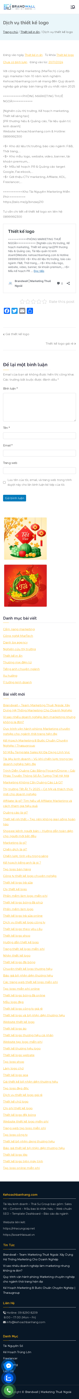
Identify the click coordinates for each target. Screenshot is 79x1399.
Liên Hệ (8, 1371)
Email (7, 445)
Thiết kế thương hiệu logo (22, 1048)
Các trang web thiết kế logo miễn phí (30, 982)
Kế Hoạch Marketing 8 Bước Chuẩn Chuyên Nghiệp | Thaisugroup (35, 743)
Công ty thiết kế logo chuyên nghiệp (30, 876)
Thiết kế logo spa (15, 1075)
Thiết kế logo (65, 55)
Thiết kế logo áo (14, 1028)
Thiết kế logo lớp (15, 1154)
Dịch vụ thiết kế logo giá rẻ (22, 1095)
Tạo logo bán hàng (17, 869)
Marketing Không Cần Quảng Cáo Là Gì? (33, 782)
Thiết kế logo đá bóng (19, 962)
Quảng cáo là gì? (15, 812)
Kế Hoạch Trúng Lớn (17, 1352)
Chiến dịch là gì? (15, 849)
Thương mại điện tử (17, 662)
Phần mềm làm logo (18, 909)
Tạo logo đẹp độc (16, 1088)
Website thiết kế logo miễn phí (26, 1121)
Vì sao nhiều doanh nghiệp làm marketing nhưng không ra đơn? (39, 719)
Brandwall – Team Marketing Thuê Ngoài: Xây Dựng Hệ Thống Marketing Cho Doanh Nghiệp (37, 707)
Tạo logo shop (13, 1062)
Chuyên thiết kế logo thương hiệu (27, 969)
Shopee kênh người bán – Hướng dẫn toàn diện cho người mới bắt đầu (38, 833)
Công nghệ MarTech (18, 636)
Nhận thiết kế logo (16, 955)
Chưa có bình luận (15, 62)
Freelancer (10, 1358)
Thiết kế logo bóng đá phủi (23, 902)
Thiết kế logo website (19, 1055)
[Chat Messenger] (8, 1366)
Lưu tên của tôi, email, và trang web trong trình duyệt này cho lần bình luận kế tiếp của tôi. (39, 482)
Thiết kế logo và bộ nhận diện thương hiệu (34, 1015)
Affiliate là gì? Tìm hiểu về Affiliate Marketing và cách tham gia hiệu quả (37, 803)
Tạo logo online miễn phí (21, 1168)
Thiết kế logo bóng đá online (24, 995)
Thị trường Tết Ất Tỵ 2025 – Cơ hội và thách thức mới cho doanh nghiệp (38, 791)
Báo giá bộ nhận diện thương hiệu (28, 975)
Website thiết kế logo (19, 1022)
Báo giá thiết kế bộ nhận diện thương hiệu (34, 1148)
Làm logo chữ (13, 1068)
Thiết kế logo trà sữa (18, 882)
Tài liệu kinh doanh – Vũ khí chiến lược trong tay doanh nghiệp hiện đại (38, 761)
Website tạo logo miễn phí (22, 1042)
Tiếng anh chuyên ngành (21, 669)
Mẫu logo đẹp (13, 1002)
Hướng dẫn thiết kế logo (21, 942)
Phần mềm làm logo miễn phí (25, 896)
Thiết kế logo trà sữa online (23, 915)
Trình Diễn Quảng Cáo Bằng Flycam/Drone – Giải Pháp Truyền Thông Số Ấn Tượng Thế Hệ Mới (39, 773)
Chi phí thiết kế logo (18, 1108)
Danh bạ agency (15, 642)
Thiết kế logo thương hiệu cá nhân (28, 1035)
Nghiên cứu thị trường (19, 649)
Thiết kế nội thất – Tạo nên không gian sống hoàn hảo (39, 821)
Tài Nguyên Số (13, 1346)
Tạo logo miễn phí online (21, 989)
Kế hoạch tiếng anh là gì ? (22, 862)
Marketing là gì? (15, 842)
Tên (6, 428)
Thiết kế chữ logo (16, 1101)
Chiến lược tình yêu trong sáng (25, 856)
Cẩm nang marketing (19, 629)
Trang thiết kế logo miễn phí (23, 949)
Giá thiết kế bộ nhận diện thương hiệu (30, 1081)
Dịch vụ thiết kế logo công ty (24, 922)
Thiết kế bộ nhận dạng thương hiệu (29, 1141)
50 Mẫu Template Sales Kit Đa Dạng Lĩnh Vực (36, 752)
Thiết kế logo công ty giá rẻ (23, 1008)
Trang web (10, 463)
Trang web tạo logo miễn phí (24, 1128)
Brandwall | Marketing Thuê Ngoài (48, 1392)
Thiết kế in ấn (34, 55)
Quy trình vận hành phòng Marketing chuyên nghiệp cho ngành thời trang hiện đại (36, 731)
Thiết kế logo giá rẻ (59, 343)
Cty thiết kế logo (15, 889)
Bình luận (10, 388)
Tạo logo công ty (15, 1135)
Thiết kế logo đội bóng (19, 1115)
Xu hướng (10, 675)
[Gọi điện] (8, 1390)
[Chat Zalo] (8, 1378)
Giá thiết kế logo (17, 334)
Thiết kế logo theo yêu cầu (22, 929)
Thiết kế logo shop (16, 935)
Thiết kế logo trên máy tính (23, 1161)
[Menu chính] (73, 7)
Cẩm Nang (10, 1364)
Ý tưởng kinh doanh (17, 682)
